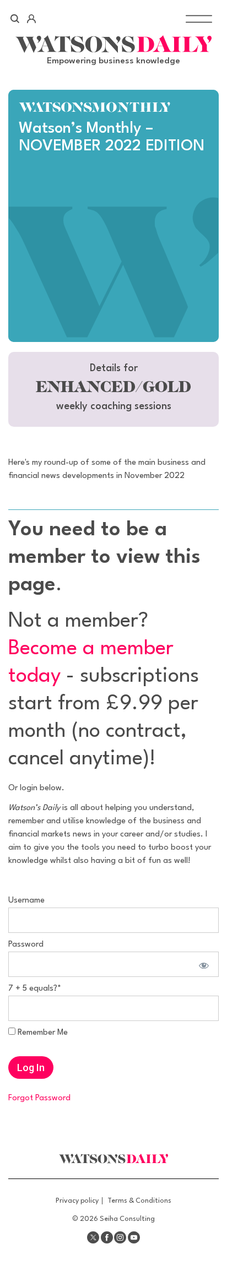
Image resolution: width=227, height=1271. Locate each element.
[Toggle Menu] (199, 18)
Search (15, 19)
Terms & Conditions (139, 1200)
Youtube (134, 1237)
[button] (113, 389)
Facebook (107, 1237)
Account (31, 19)
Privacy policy (77, 1200)
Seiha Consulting (127, 1219)
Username (26, 901)
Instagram (120, 1237)
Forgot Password (39, 1098)
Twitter (93, 1237)
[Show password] (202, 964)
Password (26, 945)
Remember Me (41, 1033)
